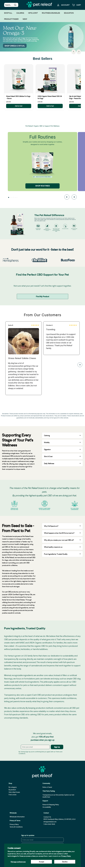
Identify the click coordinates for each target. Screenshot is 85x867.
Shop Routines (42, 186)
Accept (41, 861)
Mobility (47, 442)
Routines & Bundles (51, 13)
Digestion (47, 449)
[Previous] (74, 51)
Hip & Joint (33, 13)
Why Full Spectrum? (51, 526)
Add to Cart (18, 106)
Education (69, 13)
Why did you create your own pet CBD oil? (59, 540)
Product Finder (11, 19)
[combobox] (11, 5)
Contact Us (47, 817)
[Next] (79, 51)
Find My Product (42, 296)
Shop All (8, 13)
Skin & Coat (48, 456)
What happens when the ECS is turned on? (59, 533)
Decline (64, 861)
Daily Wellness (49, 463)
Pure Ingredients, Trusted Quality (55, 554)
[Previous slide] (67, 197)
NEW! (25, 19)
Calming (20, 13)
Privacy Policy (66, 856)
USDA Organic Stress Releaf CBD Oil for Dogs (50, 97)
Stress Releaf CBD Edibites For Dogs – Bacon (18, 97)
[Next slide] (74, 197)
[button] (8, 197)
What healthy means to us (53, 547)
